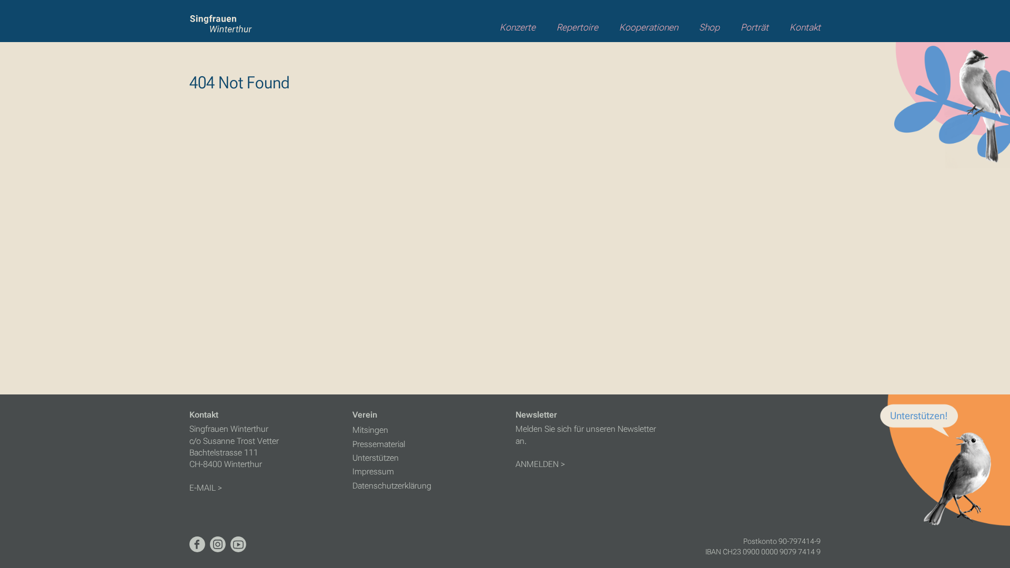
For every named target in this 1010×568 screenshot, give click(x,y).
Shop (709, 27)
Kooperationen (648, 27)
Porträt (755, 27)
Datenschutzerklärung (391, 486)
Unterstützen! (919, 416)
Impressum (373, 471)
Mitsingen (370, 430)
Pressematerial (378, 444)
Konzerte (518, 27)
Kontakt (805, 27)
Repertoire (577, 27)
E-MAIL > (205, 488)
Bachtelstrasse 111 (223, 453)
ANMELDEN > (540, 464)
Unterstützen (375, 458)
